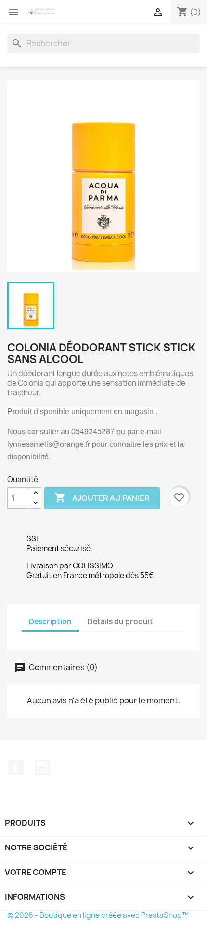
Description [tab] (50, 622)
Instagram (42, 767)
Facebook (16, 767)
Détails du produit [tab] (120, 622)
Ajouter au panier (102, 497)
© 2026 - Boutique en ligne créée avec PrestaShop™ (98, 915)
